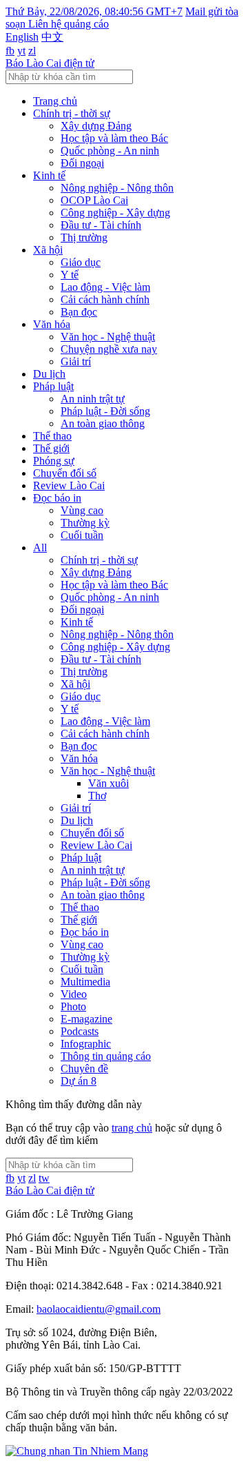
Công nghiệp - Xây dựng (115, 212)
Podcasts (80, 1031)
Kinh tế (49, 175)
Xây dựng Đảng (96, 126)
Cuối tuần (82, 535)
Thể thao (52, 436)
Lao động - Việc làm (105, 287)
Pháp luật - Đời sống (105, 411)
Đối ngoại (82, 163)
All (40, 547)
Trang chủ (55, 101)
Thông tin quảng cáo (106, 1056)
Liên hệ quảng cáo (68, 24)
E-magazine (86, 1019)
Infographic (86, 1044)
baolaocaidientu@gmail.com (99, 1309)
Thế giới (51, 448)
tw (44, 1178)
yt (21, 51)
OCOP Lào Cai (94, 200)
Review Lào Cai (69, 485)
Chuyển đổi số (64, 473)
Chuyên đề (84, 1068)
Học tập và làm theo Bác (114, 138)
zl (32, 51)
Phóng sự (53, 461)
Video (74, 994)
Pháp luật (53, 386)
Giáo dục (81, 262)
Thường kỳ (85, 523)
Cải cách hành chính (105, 299)
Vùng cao (82, 510)
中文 (52, 37)
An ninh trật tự (93, 399)
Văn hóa (51, 324)
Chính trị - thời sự (71, 113)
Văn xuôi (108, 783)
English (22, 37)
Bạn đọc (79, 312)
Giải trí (76, 361)
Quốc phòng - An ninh (110, 150)
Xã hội (48, 250)
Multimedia (85, 982)
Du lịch (49, 374)
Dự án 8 (78, 1081)
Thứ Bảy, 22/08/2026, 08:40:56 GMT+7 (94, 11)
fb (10, 51)
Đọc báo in (57, 498)
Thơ (97, 795)
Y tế (70, 274)
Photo (73, 1006)
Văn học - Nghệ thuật (108, 336)
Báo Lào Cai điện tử (50, 63)
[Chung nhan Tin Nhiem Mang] (77, 1451)
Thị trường (84, 237)
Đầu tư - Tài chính (101, 225)
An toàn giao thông (103, 423)
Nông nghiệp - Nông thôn (117, 188)
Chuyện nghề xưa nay (109, 349)
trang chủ (132, 1128)
